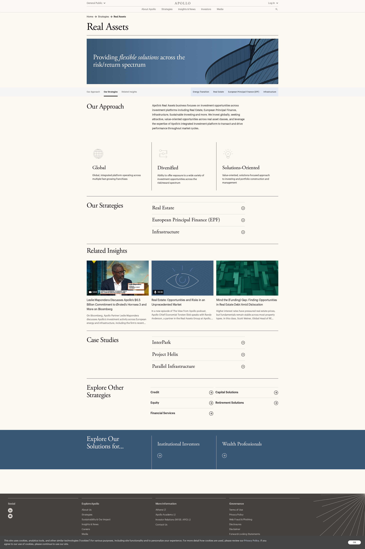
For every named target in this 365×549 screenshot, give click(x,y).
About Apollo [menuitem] (149, 9)
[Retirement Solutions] (276, 403)
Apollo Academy (164, 515)
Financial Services (163, 413)
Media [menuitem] (220, 9)
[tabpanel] (182, 149)
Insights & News (90, 524)
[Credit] (211, 392)
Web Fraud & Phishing (240, 519)
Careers (86, 529)
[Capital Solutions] (276, 392)
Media (85, 534)
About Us (86, 510)
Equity (155, 402)
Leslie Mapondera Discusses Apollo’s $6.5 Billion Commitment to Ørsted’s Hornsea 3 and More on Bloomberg (117, 305)
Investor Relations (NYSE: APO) (172, 520)
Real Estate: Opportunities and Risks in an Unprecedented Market (178, 302)
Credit (155, 392)
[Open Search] (276, 9)
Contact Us (161, 525)
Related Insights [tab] (129, 92)
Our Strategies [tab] (111, 92)
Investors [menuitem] (206, 9)
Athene (159, 510)
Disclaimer (234, 529)
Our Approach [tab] (93, 92)
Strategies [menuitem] (167, 9)
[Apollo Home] (182, 3)
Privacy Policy (251, 541)
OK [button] (354, 542)
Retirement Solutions (229, 402)
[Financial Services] (211, 413)
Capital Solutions (226, 392)
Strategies (87, 515)
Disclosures (235, 524)
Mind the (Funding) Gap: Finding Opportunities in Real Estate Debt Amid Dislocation (246, 302)
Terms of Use (236, 510)
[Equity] (211, 403)
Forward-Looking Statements (244, 534)
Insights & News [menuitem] (186, 9)
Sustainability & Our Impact (96, 519)
